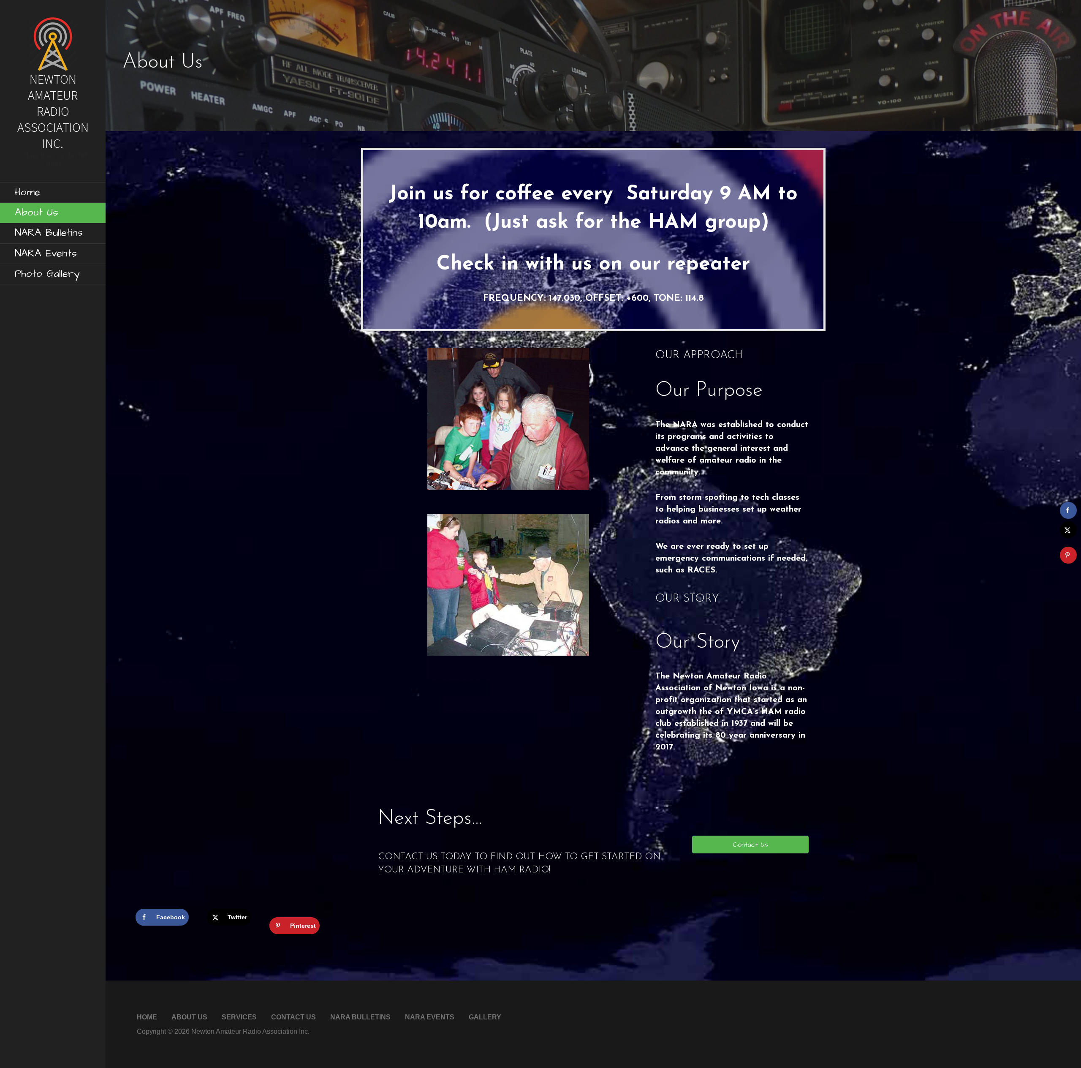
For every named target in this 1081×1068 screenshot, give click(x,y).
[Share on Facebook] (1068, 510)
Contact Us (293, 1017)
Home (27, 192)
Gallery (485, 1017)
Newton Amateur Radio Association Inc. (53, 111)
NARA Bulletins (49, 233)
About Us (36, 212)
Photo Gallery (47, 274)
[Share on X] (1068, 529)
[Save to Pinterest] (1068, 555)
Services (239, 1017)
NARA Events (46, 253)
